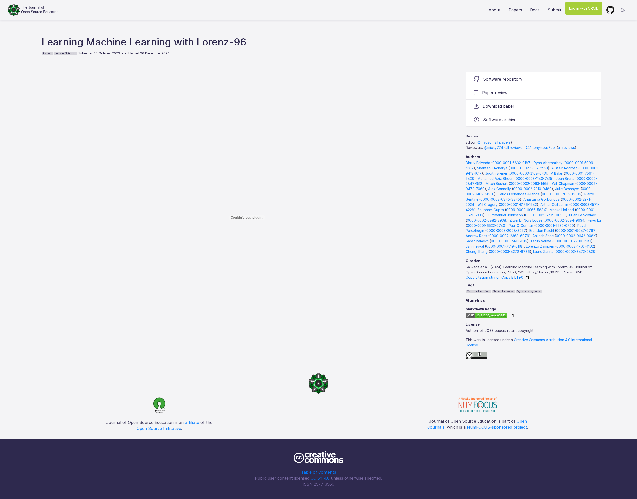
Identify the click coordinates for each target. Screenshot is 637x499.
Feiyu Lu (594, 220)
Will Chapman (563, 183)
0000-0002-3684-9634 (564, 220)
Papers (515, 9)
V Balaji (557, 173)
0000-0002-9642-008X (576, 236)
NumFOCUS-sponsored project (497, 427)
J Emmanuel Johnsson (505, 215)
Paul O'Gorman (521, 225)
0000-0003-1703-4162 (575, 246)
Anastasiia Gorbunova (541, 199)
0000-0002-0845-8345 (500, 199)
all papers (503, 142)
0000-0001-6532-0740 (486, 225)
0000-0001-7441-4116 (509, 241)
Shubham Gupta (491, 210)
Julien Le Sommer (582, 215)
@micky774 (493, 147)
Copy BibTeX (512, 277)
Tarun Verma (541, 241)
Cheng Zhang (477, 251)
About (495, 9)
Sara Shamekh (477, 241)
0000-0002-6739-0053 (544, 215)
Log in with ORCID (584, 8)
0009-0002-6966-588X (526, 210)
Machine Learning (478, 291)
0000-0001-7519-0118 (504, 246)
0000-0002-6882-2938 (486, 220)
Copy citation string (482, 277)
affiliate (192, 422)
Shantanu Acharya (492, 168)
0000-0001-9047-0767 (575, 230)
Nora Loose (533, 220)
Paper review (494, 92)
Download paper (498, 106)
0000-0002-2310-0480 (532, 189)
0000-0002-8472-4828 (575, 251)
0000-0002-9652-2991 (529, 168)
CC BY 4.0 (320, 478)
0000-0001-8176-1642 (518, 204)
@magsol (484, 142)
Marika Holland (562, 210)
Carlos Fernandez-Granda (519, 194)
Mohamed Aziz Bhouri (495, 178)
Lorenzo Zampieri (540, 246)
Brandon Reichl (541, 230)
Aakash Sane (543, 236)
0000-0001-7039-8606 (561, 194)
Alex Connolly (499, 189)
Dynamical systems (528, 291)
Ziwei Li (516, 220)
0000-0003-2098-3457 (506, 230)
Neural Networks (503, 291)
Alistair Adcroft (564, 168)
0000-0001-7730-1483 (572, 241)
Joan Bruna (565, 178)
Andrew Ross (476, 236)
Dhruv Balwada (478, 163)
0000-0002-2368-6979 (509, 236)
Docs (535, 9)
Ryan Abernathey (548, 163)
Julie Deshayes (567, 189)
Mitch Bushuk (497, 183)
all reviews (513, 147)
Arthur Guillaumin (554, 204)
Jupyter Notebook (65, 53)
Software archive (499, 119)
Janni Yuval (475, 246)
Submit (554, 9)
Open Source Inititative (159, 428)
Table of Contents (318, 472)
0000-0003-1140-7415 (534, 178)
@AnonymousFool (541, 147)
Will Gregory (488, 204)
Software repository (502, 79)
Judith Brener (496, 173)
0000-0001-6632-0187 (511, 163)
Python (47, 53)
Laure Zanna (543, 251)
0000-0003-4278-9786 (510, 251)
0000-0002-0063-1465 (529, 183)
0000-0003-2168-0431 (528, 173)
